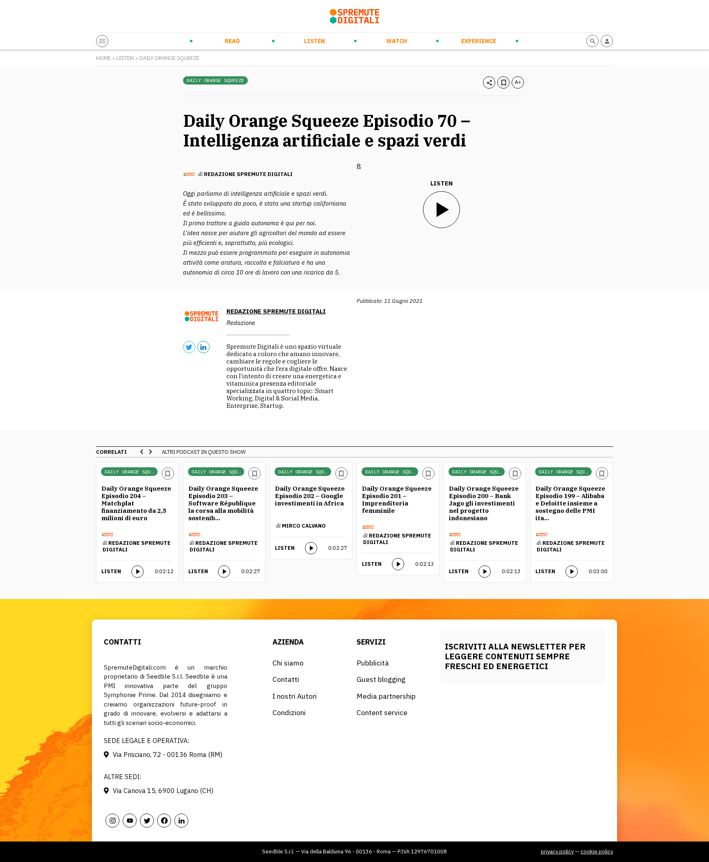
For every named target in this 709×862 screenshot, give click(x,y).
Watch (396, 41)
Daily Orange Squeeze (169, 58)
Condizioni (289, 712)
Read (232, 41)
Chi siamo (288, 663)
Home (103, 58)
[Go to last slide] (142, 452)
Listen (314, 41)
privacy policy (557, 851)
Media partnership (386, 696)
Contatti (285, 679)
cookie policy (597, 851)
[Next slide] (150, 452)
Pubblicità (373, 663)
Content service (382, 712)
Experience (478, 41)
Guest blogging (381, 679)
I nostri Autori (294, 696)
